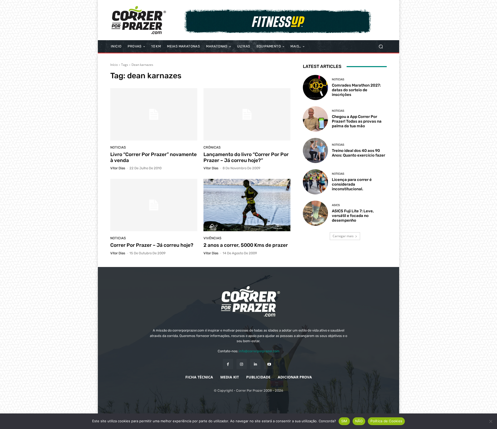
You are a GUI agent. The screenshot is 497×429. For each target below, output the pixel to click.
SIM (344, 421)
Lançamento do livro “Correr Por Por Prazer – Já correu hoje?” (246, 157)
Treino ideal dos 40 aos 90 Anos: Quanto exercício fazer (358, 153)
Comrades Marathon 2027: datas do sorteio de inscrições (356, 90)
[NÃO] (490, 421)
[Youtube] (269, 364)
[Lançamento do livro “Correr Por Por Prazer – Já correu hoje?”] (246, 114)
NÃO (359, 421)
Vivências (212, 238)
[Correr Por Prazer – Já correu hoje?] (153, 205)
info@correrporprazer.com (259, 351)
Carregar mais (343, 236)
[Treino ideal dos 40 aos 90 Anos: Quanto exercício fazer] (315, 150)
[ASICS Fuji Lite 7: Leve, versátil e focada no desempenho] (315, 213)
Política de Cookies (386, 421)
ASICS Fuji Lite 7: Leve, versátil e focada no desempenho (353, 216)
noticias (118, 147)
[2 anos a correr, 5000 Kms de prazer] (246, 205)
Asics (336, 205)
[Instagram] (242, 364)
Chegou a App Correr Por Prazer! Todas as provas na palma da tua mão (357, 121)
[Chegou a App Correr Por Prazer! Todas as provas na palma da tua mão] (315, 118)
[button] (381, 46)
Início (114, 64)
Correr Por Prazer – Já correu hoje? (151, 245)
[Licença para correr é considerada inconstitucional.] (315, 181)
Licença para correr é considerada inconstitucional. (352, 184)
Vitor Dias (117, 168)
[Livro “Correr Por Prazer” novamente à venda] (153, 114)
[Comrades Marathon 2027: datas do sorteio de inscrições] (315, 87)
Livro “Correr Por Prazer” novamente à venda (153, 157)
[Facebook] (228, 364)
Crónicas (212, 147)
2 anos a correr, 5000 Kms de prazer (245, 245)
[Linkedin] (255, 364)
